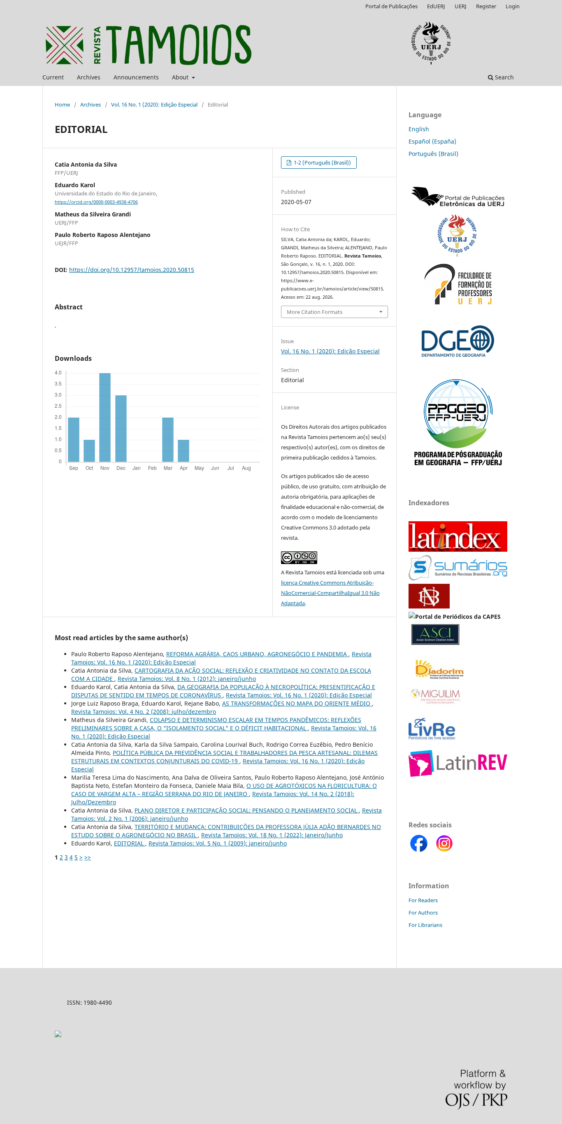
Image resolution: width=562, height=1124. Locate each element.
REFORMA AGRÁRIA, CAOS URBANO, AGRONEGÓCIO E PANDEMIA (257, 654)
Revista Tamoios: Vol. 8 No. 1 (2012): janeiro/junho (187, 679)
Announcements (136, 77)
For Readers (423, 900)
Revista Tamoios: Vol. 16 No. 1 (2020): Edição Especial (299, 695)
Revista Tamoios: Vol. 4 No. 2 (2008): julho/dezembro (143, 711)
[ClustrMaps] (58, 1035)
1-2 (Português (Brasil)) (322, 162)
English (419, 129)
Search (503, 77)
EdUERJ (436, 6)
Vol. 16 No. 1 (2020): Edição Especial (154, 104)
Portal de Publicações (391, 6)
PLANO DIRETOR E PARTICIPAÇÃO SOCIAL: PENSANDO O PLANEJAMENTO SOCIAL (247, 810)
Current (53, 77)
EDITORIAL (129, 843)
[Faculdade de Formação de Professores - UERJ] (458, 306)
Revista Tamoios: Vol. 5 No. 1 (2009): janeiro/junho (218, 843)
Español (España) (432, 141)
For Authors (423, 912)
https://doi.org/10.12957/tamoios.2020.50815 (131, 270)
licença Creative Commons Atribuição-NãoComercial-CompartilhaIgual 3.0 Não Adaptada (330, 593)
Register (486, 6)
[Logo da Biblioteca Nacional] (430, 606)
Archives (88, 77)
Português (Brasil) (433, 154)
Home (62, 104)
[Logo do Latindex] (458, 549)
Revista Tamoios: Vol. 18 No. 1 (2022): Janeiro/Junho (272, 835)
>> (87, 857)
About (181, 77)
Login (513, 6)
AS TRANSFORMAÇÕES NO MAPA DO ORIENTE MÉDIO (297, 703)
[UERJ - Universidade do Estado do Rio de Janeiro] (457, 254)
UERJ (461, 6)
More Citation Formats (314, 312)
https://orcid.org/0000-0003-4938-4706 (96, 202)
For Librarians (425, 925)
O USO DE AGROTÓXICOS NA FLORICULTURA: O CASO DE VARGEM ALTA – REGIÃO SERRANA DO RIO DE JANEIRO (224, 790)
